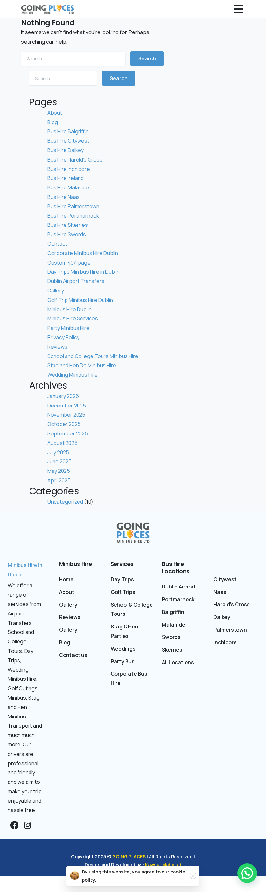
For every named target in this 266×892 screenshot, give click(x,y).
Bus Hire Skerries (67, 224)
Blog (52, 122)
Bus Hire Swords (66, 234)
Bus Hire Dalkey (65, 150)
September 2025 (67, 433)
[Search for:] (73, 59)
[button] (247, 873)
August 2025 (62, 442)
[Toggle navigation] (238, 9)
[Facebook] (14, 825)
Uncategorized (65, 501)
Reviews (57, 346)
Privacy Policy (63, 337)
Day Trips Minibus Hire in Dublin (83, 271)
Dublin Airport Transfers (75, 281)
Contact (57, 243)
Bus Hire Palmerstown (73, 206)
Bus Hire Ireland (65, 178)
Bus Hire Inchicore (68, 169)
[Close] (193, 876)
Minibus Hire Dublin (69, 309)
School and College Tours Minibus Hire (92, 356)
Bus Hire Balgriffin (68, 131)
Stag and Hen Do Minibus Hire (81, 365)
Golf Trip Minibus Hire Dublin (80, 300)
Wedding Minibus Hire (72, 374)
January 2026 (63, 396)
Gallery (55, 290)
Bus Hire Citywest (68, 140)
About (54, 112)
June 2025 (59, 461)
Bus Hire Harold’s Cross (75, 159)
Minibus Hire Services (72, 318)
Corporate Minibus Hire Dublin (82, 253)
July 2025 (58, 452)
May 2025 (58, 470)
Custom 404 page (69, 262)
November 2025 (66, 414)
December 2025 (66, 405)
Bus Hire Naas (63, 196)
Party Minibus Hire (68, 327)
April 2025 (59, 480)
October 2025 (64, 424)
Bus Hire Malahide (68, 187)
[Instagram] (27, 825)
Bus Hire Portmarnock (73, 215)
